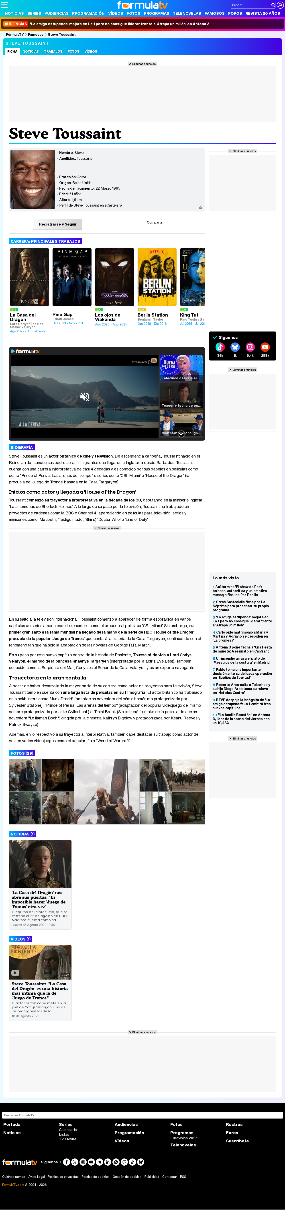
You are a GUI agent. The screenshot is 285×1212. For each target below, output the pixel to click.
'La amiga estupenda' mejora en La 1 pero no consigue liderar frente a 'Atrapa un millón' (242, 621)
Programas (156, 13)
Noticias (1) (23, 834)
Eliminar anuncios (144, 64)
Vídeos (115, 13)
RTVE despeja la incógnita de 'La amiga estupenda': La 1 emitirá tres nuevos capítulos (242, 704)
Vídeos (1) (21, 939)
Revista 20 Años (263, 13)
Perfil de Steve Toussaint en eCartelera (90, 205)
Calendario (68, 1129)
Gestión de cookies (127, 1176)
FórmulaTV (15, 34)
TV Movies (68, 1139)
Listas (64, 1134)
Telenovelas (187, 13)
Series (34, 13)
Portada (11, 1124)
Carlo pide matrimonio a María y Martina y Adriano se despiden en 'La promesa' (240, 636)
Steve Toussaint (62, 34)
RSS (183, 1176)
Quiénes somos (13, 1176)
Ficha (12, 51)
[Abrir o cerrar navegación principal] (4, 5)
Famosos (215, 13)
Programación (88, 13)
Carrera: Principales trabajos (45, 241)
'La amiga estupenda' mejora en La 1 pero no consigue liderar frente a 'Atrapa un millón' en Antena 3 (107, 24)
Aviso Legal (36, 1176)
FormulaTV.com (13, 1184)
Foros (235, 13)
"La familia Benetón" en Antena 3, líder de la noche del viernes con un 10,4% (241, 718)
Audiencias (57, 13)
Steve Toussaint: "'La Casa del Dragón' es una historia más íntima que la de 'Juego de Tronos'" (40, 990)
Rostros (234, 1124)
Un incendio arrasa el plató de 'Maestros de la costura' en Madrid (241, 660)
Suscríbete (237, 1141)
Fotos (133, 13)
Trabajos (53, 51)
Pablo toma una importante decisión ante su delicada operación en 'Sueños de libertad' (242, 673)
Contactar (169, 1176)
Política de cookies (96, 1176)
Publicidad (152, 1176)
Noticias (14, 13)
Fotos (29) (22, 753)
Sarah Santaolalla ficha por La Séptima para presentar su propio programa (241, 606)
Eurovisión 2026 (183, 1138)
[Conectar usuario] (280, 5)
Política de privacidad (63, 1176)
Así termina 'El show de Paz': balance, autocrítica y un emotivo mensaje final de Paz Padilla (240, 590)
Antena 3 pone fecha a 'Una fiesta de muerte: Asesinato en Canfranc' (242, 649)
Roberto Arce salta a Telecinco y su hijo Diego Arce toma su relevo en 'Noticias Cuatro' (241, 688)
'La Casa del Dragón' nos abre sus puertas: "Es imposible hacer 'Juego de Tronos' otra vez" (38, 899)
